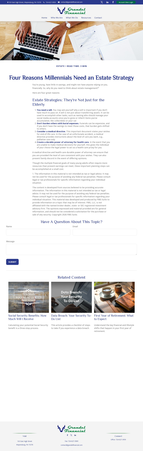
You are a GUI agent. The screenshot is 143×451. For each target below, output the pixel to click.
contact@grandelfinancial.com (71, 2)
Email (75, 226)
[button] (44, 18)
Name (9, 226)
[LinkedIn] (75, 435)
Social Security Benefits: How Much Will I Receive (27, 317)
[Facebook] (67, 435)
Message (10, 241)
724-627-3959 (51, 2)
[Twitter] (71, 435)
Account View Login (126, 2)
